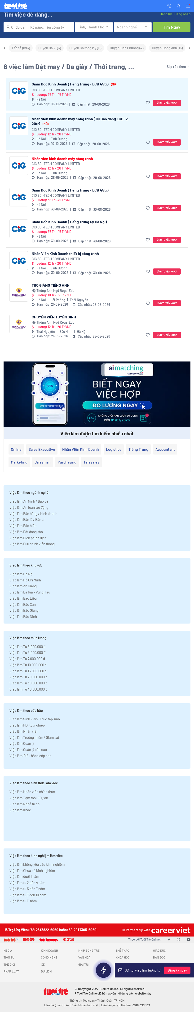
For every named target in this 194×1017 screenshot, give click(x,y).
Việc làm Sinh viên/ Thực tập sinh (34, 719)
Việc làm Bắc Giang (24, 610)
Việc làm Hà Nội (21, 574)
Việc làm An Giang (23, 586)
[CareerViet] (170, 930)
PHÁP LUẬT (11, 971)
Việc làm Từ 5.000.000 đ (27, 652)
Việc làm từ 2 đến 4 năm (27, 882)
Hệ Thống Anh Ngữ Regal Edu (53, 291)
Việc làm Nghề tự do (24, 804)
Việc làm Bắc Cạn (22, 604)
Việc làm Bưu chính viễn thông (32, 544)
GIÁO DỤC (159, 950)
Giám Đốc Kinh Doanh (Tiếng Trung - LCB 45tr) (74, 84)
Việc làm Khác (20, 810)
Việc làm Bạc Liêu (23, 598)
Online (16, 449)
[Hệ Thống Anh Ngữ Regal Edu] (19, 292)
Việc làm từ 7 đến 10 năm (27, 895)
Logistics (113, 449)
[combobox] (39, 27)
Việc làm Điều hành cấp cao (30, 756)
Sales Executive (42, 449)
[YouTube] (188, 939)
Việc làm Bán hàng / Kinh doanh (33, 513)
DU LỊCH (46, 971)
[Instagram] (178, 939)
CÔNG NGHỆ (49, 957)
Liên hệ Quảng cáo (56, 1005)
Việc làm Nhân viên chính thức (32, 792)
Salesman (43, 462)
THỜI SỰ (9, 957)
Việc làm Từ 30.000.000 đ (28, 683)
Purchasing (67, 462)
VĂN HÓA (84, 957)
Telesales (91, 462)
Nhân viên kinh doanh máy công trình (62, 158)
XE (43, 964)
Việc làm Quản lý (21, 743)
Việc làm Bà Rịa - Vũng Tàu (29, 592)
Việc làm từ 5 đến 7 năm (27, 889)
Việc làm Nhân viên (23, 731)
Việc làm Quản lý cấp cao (28, 749)
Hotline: (135, 1005)
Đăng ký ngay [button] (177, 970)
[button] (178, 6)
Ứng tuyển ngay (167, 102)
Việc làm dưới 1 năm (24, 876)
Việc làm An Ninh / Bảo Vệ (28, 501)
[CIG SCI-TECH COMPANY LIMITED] (19, 91)
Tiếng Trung (138, 449)
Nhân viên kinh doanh (80, 449)
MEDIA (8, 950)
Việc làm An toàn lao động (28, 507)
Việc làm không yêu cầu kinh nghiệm (37, 864)
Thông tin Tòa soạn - (83, 1000)
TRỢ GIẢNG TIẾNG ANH (50, 285)
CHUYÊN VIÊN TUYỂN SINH (54, 317)
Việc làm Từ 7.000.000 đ (27, 658)
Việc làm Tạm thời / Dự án (28, 798)
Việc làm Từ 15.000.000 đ (28, 671)
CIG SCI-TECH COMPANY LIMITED (56, 90)
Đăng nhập (182, 14)
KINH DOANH (49, 950)
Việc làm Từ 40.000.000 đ (28, 689)
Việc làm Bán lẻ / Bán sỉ (26, 519)
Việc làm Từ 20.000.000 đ (28, 677)
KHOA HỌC (123, 957)
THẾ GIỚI (9, 964)
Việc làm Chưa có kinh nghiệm (32, 870)
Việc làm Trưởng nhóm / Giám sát (34, 737)
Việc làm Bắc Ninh (23, 616)
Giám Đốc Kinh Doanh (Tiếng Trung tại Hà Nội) (69, 221)
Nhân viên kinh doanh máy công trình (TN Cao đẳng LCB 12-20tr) (80, 121)
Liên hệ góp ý (110, 1005)
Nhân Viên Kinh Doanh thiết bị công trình (65, 253)
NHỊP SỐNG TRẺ (89, 950)
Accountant (165, 449)
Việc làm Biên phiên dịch (28, 538)
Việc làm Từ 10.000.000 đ (28, 665)
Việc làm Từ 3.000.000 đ (27, 646)
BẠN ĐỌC (159, 957)
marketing (19, 462)
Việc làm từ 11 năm (23, 901)
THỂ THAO (122, 950)
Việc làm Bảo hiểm (23, 525)
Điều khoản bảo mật (84, 1005)
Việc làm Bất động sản (26, 532)
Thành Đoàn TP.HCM (110, 1000)
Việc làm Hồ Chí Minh (25, 580)
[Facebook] (169, 939)
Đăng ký (165, 14)
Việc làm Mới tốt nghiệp (27, 725)
